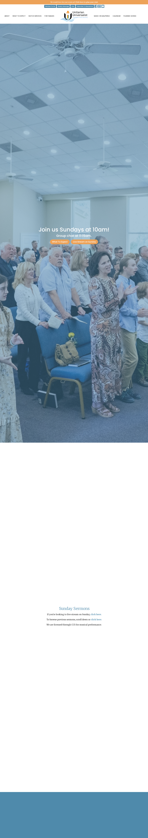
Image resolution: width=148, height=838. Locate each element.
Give (72, 6)
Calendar (117, 16)
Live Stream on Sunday (84, 241)
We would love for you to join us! (74, 2)
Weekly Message (63, 6)
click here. (96, 619)
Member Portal (50, 6)
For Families (49, 16)
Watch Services (34, 16)
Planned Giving (130, 16)
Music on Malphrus (102, 16)
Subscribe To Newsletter (85, 6)
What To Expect (18, 16)
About (6, 16)
